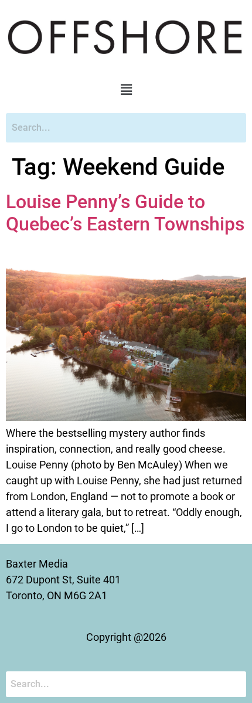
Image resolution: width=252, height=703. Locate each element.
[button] (126, 90)
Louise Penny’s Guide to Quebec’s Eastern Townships (125, 213)
